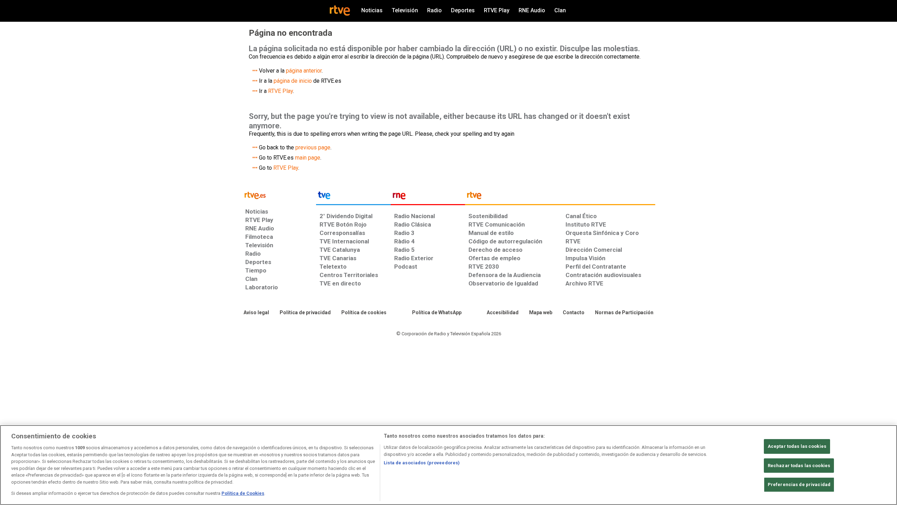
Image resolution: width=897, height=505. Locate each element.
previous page (312, 147)
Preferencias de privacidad (799, 484)
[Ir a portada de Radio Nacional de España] (428, 197)
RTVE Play (280, 91)
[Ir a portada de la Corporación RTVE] (560, 197)
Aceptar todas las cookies (797, 446)
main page (307, 157)
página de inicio (293, 81)
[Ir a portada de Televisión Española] (353, 197)
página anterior (304, 70)
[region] (448, 465)
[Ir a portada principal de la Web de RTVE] (279, 195)
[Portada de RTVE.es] (340, 10)
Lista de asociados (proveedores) (422, 462)
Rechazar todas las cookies (799, 465)
